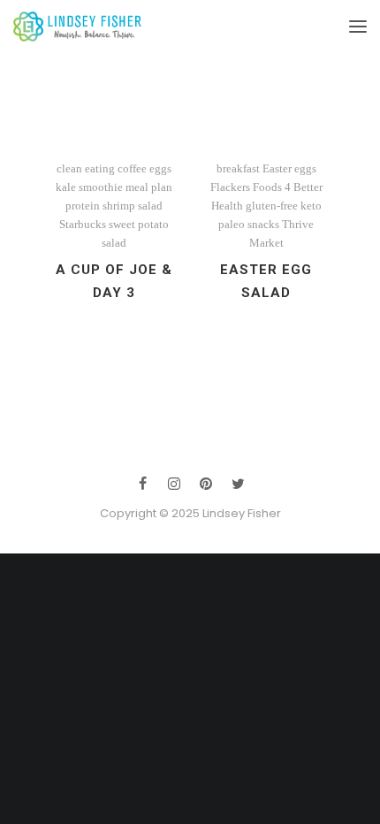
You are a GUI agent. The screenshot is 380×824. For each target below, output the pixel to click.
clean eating (86, 168)
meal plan (148, 187)
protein (82, 205)
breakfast (238, 168)
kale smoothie (89, 187)
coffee (132, 168)
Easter (277, 168)
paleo (231, 224)
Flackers (230, 187)
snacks (263, 224)
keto (311, 205)
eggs (160, 168)
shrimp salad (133, 205)
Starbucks (82, 224)
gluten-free (272, 205)
